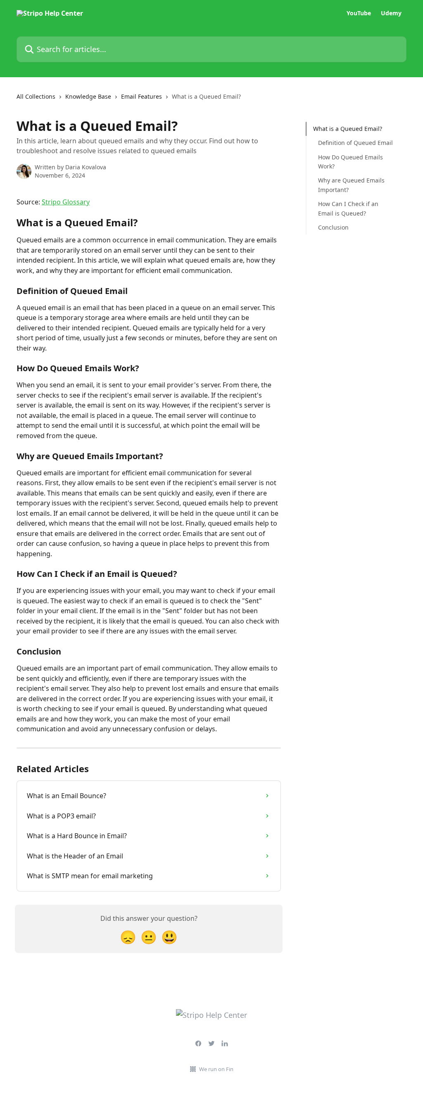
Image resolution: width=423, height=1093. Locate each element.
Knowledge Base (88, 96)
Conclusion (333, 227)
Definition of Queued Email (355, 143)
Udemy (391, 13)
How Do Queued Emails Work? (350, 161)
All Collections (36, 96)
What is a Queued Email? (347, 129)
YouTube (359, 13)
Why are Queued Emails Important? (351, 184)
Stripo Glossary (66, 201)
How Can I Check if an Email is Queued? (348, 208)
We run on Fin (216, 1069)
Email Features (141, 96)
